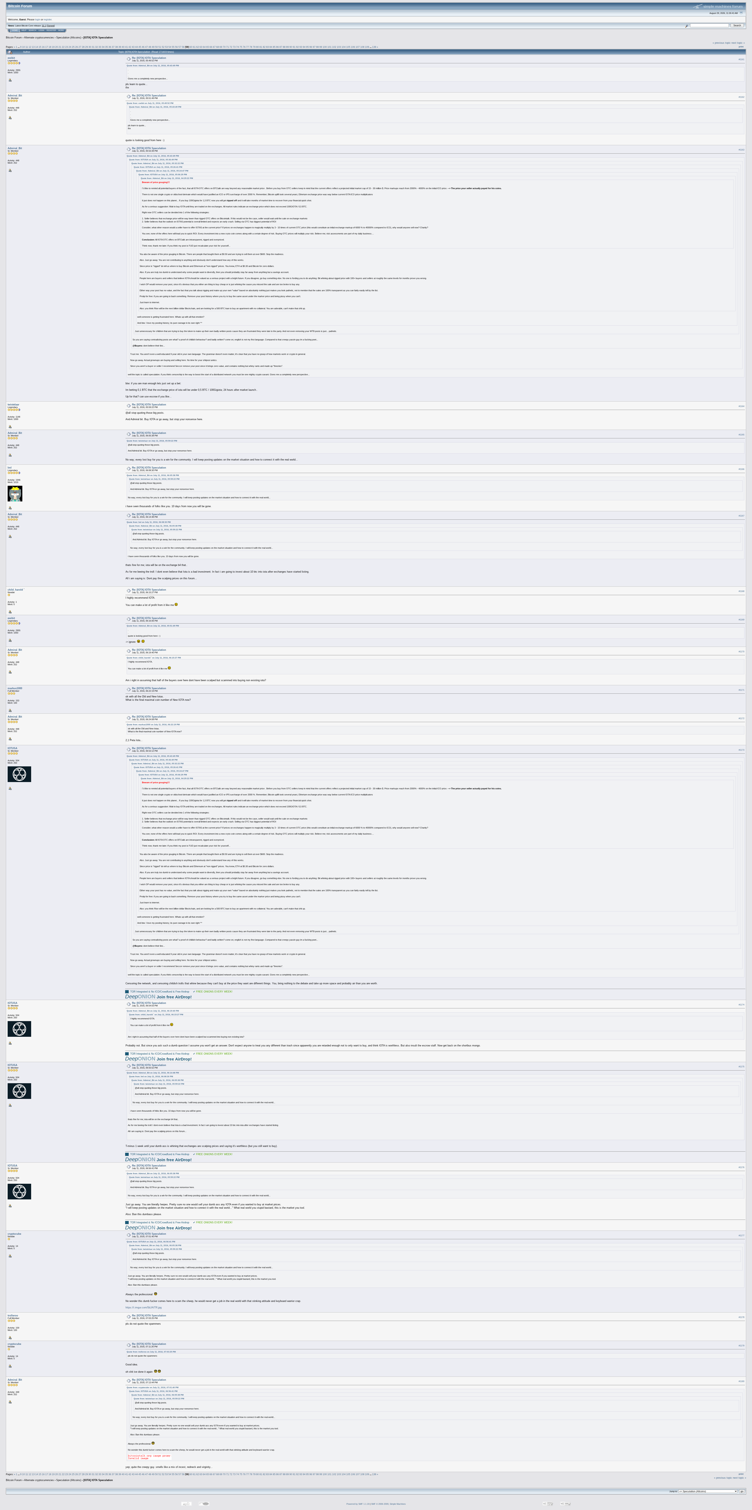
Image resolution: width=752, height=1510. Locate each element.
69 (221, 47)
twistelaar (13, 404)
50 (156, 47)
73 (234, 47)
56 (176, 47)
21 (60, 47)
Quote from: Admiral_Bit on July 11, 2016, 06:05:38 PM (153, 475)
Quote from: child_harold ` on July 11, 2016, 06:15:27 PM (154, 658)
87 (280, 47)
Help (24, 30)
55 (173, 47)
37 (113, 47)
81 (260, 47)
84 (270, 47)
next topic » (738, 42)
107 (358, 47)
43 (133, 47)
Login (41, 30)
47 (146, 47)
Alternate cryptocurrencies (39, 37)
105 (348, 47)
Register (51, 30)
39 (119, 47)
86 (277, 47)
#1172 (741, 718)
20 (56, 47)
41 (126, 47)
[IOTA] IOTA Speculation (98, 37)
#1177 (741, 1235)
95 (307, 47)
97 (314, 47)
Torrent (50, 25)
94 (304, 47)
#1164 (741, 406)
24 (70, 47)
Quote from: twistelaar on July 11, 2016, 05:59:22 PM (152, 441)
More (61, 30)
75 (241, 47)
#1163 (741, 150)
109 (367, 47)
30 (90, 47)
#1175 (741, 1066)
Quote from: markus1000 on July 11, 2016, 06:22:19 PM (153, 724)
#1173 (741, 750)
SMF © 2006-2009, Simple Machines (388, 1504)
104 (344, 47)
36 (109, 47)
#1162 (741, 97)
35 (106, 47)
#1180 (741, 1381)
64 (204, 47)
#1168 (741, 591)
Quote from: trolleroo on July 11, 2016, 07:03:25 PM (151, 1352)
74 (237, 47)
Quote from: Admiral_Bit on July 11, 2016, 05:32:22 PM (157, 163)
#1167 (741, 516)
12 (30, 47)
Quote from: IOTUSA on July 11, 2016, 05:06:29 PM (162, 174)
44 (136, 47)
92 (297, 47)
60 (191, 47)
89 (287, 47)
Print (741, 46)
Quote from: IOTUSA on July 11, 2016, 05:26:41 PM (158, 167)
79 (254, 47)
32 (96, 47)
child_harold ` (16, 589)
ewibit (11, 57)
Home (15, 30)
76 (244, 47)
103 (339, 47)
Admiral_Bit (15, 95)
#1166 (741, 469)
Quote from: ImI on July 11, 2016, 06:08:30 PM (149, 522)
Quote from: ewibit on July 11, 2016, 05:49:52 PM (150, 103)
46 (143, 47)
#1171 (741, 690)
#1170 (741, 651)
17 (46, 47)
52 (163, 47)
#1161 (741, 59)
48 (149, 47)
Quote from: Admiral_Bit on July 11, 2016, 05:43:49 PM (153, 65)
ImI (10, 467)
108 (362, 47)
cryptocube (14, 1233)
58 (183, 47)
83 (267, 47)
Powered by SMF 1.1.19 (357, 1504)
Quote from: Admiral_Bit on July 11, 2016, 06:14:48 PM (153, 1073)
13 (33, 47)
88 (284, 47)
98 (317, 47)
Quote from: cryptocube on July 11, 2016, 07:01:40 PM (152, 1387)
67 (214, 47)
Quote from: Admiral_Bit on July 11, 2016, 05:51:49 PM (153, 626)
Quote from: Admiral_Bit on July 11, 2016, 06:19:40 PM (153, 1011)
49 (153, 47)
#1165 (741, 434)
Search (32, 30)
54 (169, 47)
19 (53, 47)
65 (207, 47)
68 (217, 47)
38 (116, 47)
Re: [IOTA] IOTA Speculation (149, 57)
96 (310, 47)
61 (194, 47)
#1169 (741, 619)
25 (73, 47)
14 (36, 47)
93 (300, 47)
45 (139, 47)
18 (50, 47)
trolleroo (13, 1315)
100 (325, 47)
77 (247, 47)
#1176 (741, 1167)
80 (257, 47)
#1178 (741, 1317)
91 (294, 47)
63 (201, 47)
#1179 (741, 1345)
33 (100, 47)
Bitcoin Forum (14, 37)
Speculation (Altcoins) (68, 37)
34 (103, 47)
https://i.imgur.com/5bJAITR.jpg (144, 1307)
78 (250, 47)
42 (129, 47)
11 (26, 47)
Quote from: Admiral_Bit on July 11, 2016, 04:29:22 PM (167, 178)
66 (211, 47)
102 (334, 47)
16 (43, 47)
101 (329, 47)
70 (224, 47)
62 (197, 47)
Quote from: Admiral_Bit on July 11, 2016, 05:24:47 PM (162, 171)
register (48, 19)
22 (63, 47)
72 (231, 47)
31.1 (44, 25)
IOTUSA (12, 748)
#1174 (741, 1004)
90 (290, 47)
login (37, 19)
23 (66, 47)
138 (374, 47)
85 (274, 47)
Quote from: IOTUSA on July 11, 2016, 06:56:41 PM (151, 1242)
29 (86, 47)
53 (166, 47)
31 (93, 47)
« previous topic (722, 42)
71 (227, 47)
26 (76, 47)
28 (83, 47)
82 (264, 47)
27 (80, 47)
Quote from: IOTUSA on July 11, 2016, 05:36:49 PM (153, 160)
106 (353, 47)
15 (40, 47)
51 (159, 47)
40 (123, 47)
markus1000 (15, 688)
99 (320, 47)
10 (23, 47)
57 (179, 47)
